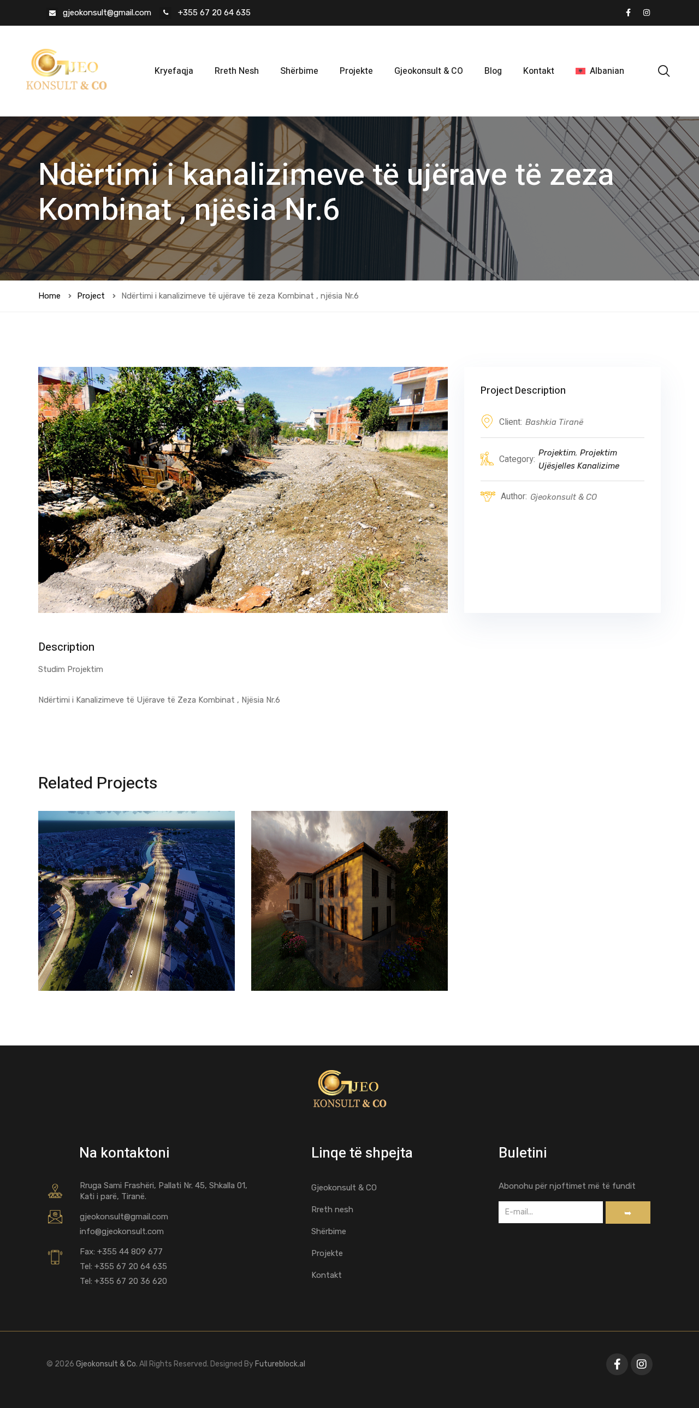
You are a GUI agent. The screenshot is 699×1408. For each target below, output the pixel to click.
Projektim (557, 453)
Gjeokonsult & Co (105, 1364)
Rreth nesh (332, 1209)
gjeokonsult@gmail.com (107, 12)
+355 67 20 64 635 (213, 12)
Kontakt (538, 71)
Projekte (356, 71)
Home (49, 296)
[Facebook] (628, 12)
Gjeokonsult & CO (428, 71)
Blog (493, 71)
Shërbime (299, 71)
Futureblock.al (280, 1364)
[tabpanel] (243, 490)
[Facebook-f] (617, 1364)
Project (91, 296)
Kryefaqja (174, 71)
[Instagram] (646, 12)
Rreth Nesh (237, 71)
